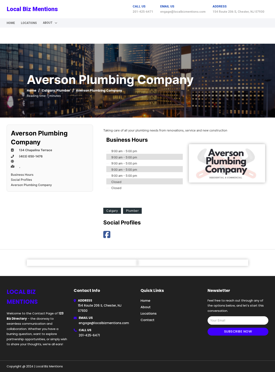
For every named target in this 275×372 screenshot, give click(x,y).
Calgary (48, 90)
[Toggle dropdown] (56, 23)
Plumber (63, 90)
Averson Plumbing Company (31, 185)
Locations (29, 23)
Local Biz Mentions (32, 9)
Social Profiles (21, 180)
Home (11, 23)
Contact (147, 320)
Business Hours (22, 175)
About (146, 307)
